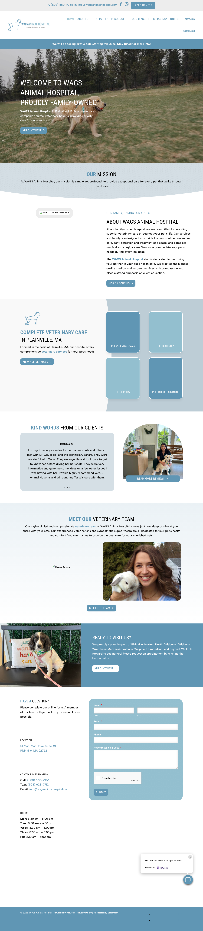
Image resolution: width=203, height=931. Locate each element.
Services (102, 19)
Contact (189, 31)
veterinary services (54, 351)
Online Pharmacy (182, 19)
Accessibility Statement (106, 912)
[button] (64, 487)
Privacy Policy (84, 912)
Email (98, 721)
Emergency (160, 19)
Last (139, 715)
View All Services (35, 361)
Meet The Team (99, 608)
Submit (101, 792)
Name (98, 705)
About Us (83, 19)
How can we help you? (107, 747)
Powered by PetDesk (64, 912)
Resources (118, 19)
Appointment (31, 130)
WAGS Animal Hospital (35, 111)
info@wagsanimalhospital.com (49, 789)
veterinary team (85, 526)
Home (71, 19)
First (96, 715)
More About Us (119, 283)
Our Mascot (140, 19)
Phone (97, 734)
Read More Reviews (151, 478)
